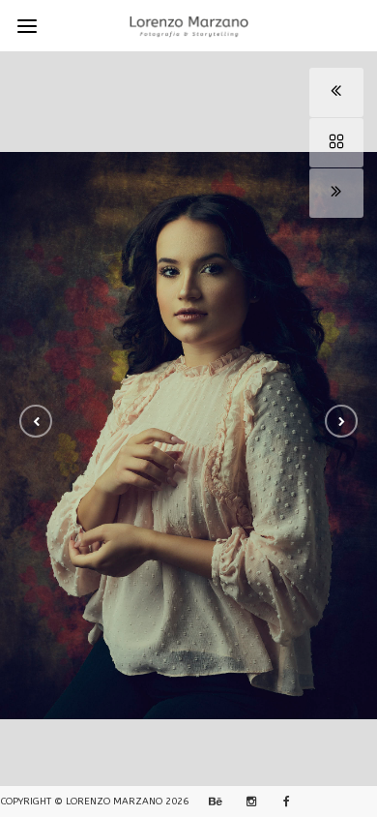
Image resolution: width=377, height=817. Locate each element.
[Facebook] (280, 801)
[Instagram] (246, 801)
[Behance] (212, 801)
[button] (35, 421)
